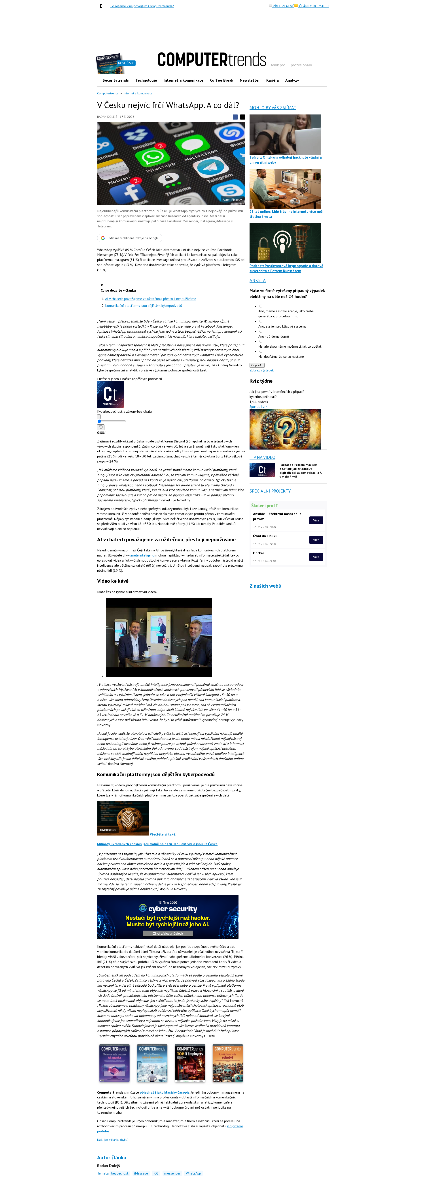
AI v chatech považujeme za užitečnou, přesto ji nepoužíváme (150, 298)
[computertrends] (102, 6)
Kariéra (272, 80)
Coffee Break (221, 80)
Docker (258, 553)
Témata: (103, 1173)
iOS (156, 1173)
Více (316, 520)
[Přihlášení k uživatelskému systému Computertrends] (320, 80)
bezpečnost (120, 1173)
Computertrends (108, 93)
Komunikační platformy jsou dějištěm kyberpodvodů (143, 305)
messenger (172, 1173)
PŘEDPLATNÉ (283, 6)
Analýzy (292, 80)
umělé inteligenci (142, 555)
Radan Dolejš (107, 117)
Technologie (146, 80)
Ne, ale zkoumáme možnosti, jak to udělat (290, 346)
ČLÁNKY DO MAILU (313, 6)
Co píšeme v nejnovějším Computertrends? (142, 6)
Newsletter (250, 80)
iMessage (141, 1173)
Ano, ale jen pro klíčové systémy (282, 326)
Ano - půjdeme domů (273, 336)
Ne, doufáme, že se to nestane (281, 356)
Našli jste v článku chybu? (112, 1140)
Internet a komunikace (183, 80)
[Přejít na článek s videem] (159, 676)
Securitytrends (116, 80)
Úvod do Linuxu (265, 536)
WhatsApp (193, 1173)
